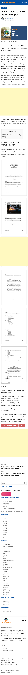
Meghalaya (6, 573)
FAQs (4, 137)
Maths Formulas (7, 604)
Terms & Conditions (8, 650)
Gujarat (5, 555)
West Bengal (6, 594)
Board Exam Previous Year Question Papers (12, 511)
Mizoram (5, 574)
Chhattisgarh (6, 551)
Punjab (4, 582)
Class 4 (5, 523)
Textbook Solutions (8, 603)
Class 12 (5, 537)
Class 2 (5, 520)
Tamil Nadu (6, 585)
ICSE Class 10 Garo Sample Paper (12, 135)
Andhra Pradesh (7, 544)
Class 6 (5, 527)
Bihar (4, 549)
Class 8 (5, 530)
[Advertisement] (14, 102)
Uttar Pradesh (6, 591)
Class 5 (5, 525)
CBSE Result (6, 503)
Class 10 (4, 7)
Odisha (5, 580)
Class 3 (5, 521)
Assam (4, 548)
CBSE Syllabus (6, 505)
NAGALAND (6, 576)
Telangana (5, 587)
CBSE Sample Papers (8, 506)
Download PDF (5, 383)
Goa (4, 553)
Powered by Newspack (6, 672)
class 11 (5, 536)
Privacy (5, 648)
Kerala (4, 566)
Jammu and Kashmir (8, 560)
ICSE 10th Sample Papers (9, 425)
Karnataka (5, 564)
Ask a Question (6, 493)
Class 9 (5, 532)
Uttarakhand (6, 592)
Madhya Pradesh (7, 567)
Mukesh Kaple (10, 18)
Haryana (5, 557)
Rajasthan (5, 583)
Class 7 (5, 528)
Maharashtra (6, 569)
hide (15, 131)
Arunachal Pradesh (8, 546)
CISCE (21, 425)
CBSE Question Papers (9, 508)
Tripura (4, 589)
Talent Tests (6, 601)
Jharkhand (5, 562)
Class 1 (5, 518)
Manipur (5, 571)
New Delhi (5, 578)
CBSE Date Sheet (7, 501)
